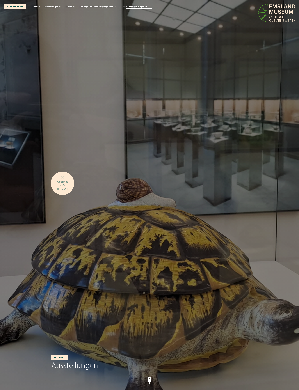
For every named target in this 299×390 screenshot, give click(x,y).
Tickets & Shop (16, 6)
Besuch (36, 6)
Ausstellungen (51, 6)
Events (69, 6)
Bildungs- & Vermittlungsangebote (96, 6)
